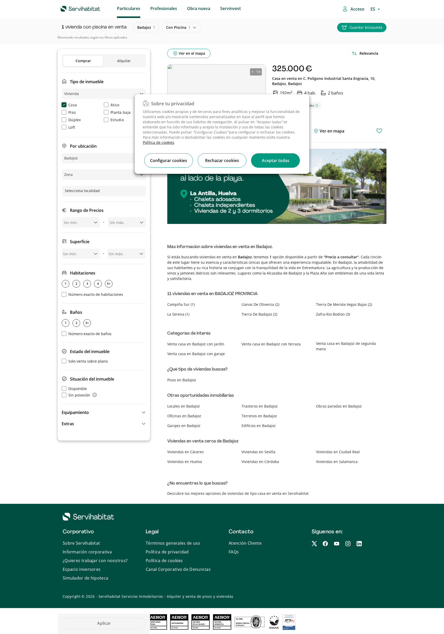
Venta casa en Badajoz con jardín (195, 344)
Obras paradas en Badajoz (339, 406)
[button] (104, 412)
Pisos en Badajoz (181, 379)
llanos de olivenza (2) (260, 304)
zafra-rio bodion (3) (333, 314)
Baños (76, 312)
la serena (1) (178, 314)
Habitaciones (82, 273)
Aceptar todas (275, 160)
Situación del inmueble (92, 379)
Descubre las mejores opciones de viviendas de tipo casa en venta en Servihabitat (238, 493)
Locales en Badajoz (183, 406)
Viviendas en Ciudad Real (338, 451)
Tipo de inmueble (87, 81)
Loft (71, 127)
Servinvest (230, 8)
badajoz (146, 27)
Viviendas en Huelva (184, 461)
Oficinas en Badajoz (184, 415)
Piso (72, 112)
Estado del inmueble (89, 351)
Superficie (79, 241)
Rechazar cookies (222, 160)
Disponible (77, 388)
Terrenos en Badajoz (259, 415)
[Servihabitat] (72, 8)
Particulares (128, 8)
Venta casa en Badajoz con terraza (271, 344)
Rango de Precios (87, 210)
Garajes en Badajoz (183, 425)
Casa (72, 104)
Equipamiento (75, 412)
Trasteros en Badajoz (260, 406)
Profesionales (163, 8)
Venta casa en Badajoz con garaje (196, 353)
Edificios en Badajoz (259, 425)
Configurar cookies (168, 160)
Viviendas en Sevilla (258, 451)
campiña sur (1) (181, 304)
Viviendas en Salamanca (337, 461)
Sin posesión (79, 395)
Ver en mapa (331, 131)
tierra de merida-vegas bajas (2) (344, 304)
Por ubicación (83, 146)
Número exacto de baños (90, 333)
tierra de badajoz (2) (259, 314)
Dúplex (74, 119)
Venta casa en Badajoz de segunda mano (346, 346)
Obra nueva (198, 8)
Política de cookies (158, 142)
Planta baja (120, 112)
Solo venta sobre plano (88, 361)
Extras (68, 424)
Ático (114, 104)
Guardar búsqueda (365, 27)
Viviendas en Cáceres (185, 451)
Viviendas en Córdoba (260, 461)
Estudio (117, 119)
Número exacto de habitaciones (95, 294)
